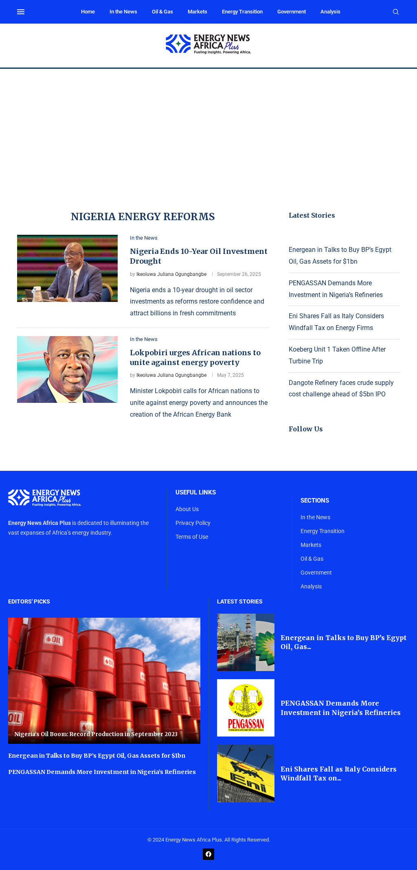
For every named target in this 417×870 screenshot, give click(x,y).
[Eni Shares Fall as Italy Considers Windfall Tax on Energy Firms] (245, 773)
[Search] (396, 12)
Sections (315, 501)
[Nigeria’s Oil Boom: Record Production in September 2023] (104, 681)
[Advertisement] (208, 130)
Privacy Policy (193, 523)
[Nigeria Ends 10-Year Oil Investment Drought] (67, 268)
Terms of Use (192, 537)
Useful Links (196, 493)
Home (88, 12)
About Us (187, 509)
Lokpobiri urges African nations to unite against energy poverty (195, 357)
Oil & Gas (162, 12)
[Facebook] (208, 854)
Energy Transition (242, 12)
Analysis (330, 12)
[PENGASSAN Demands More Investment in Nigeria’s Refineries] (245, 708)
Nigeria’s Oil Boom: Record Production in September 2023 (96, 734)
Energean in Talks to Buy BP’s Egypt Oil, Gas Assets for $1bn (96, 755)
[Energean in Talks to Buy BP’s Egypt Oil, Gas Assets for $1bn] (245, 642)
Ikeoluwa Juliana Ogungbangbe (171, 274)
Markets (197, 12)
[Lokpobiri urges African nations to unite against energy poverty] (67, 369)
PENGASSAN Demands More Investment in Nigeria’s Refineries (102, 772)
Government (291, 12)
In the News (123, 12)
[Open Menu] (20, 11)
